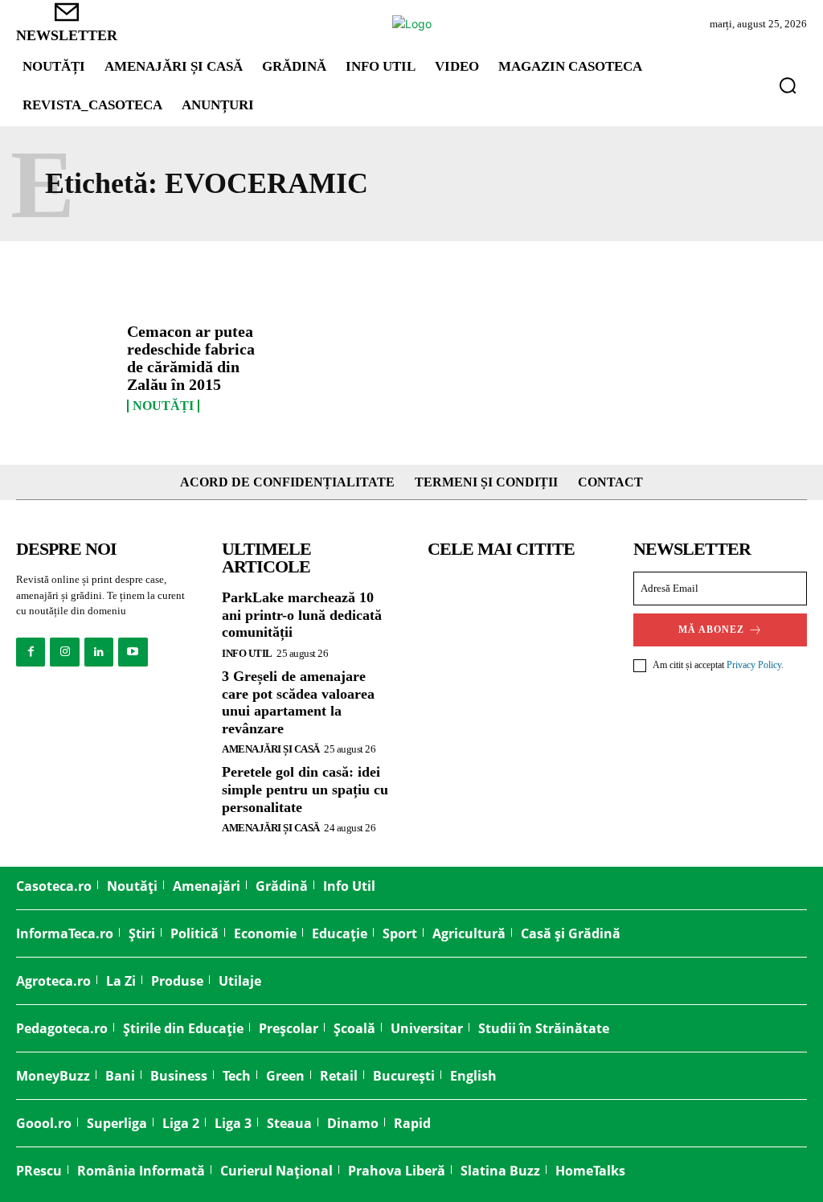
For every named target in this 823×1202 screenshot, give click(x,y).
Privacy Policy (754, 665)
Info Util (247, 653)
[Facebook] (30, 652)
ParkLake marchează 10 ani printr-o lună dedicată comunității (302, 614)
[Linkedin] (98, 652)
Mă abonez (711, 629)
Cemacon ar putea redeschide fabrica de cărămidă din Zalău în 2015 (191, 357)
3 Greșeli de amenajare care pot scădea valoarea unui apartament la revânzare (298, 702)
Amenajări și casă (271, 749)
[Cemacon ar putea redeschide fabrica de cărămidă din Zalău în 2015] (65, 362)
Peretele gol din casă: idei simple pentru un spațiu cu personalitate (305, 789)
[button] (787, 85)
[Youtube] (132, 652)
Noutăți (163, 406)
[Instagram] (64, 652)
